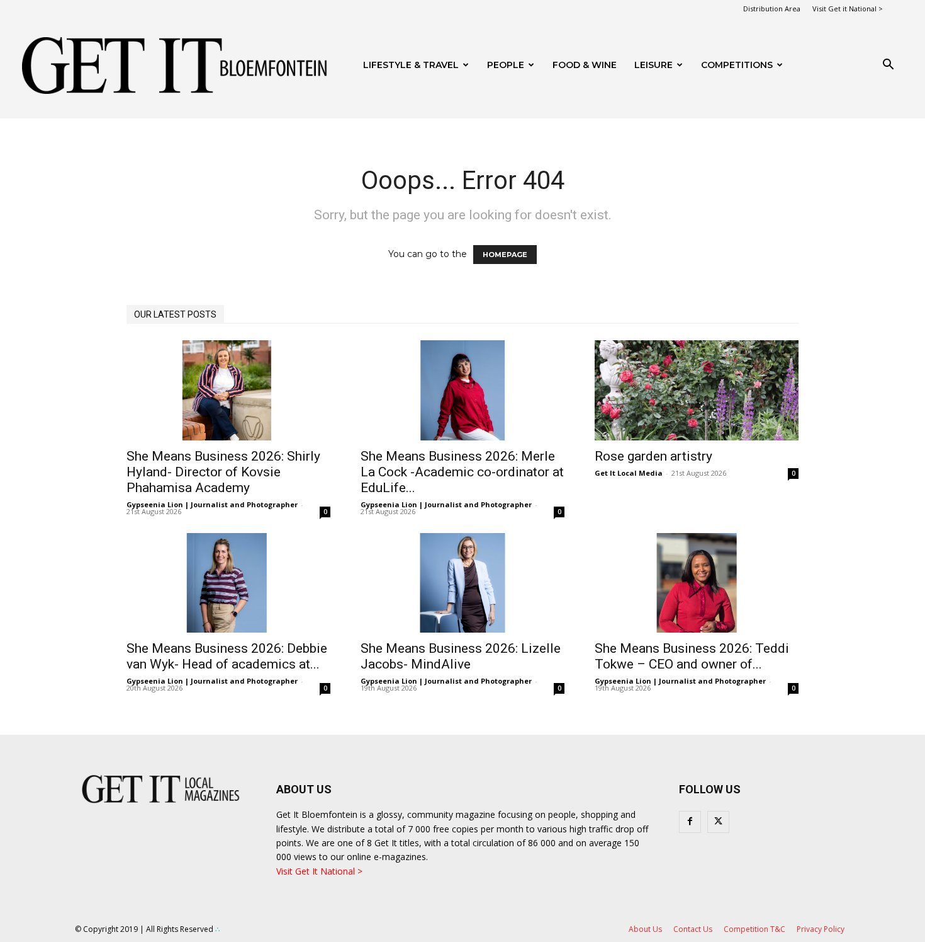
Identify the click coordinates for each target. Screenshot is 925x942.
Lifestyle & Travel (411, 65)
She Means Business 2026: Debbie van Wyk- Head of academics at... (226, 656)
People (505, 65)
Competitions (737, 65)
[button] (888, 66)
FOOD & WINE (584, 65)
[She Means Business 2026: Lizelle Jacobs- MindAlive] (462, 583)
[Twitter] (718, 822)
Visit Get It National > (319, 871)
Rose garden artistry (653, 456)
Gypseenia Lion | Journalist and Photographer (212, 504)
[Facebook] (690, 822)
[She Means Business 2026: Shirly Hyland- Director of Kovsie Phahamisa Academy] (228, 390)
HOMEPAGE (505, 254)
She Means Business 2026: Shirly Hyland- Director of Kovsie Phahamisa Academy (223, 472)
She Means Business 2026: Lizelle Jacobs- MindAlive (461, 656)
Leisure (653, 65)
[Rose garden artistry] (697, 390)
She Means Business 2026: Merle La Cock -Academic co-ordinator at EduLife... (462, 472)
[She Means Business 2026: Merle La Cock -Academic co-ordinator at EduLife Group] (462, 390)
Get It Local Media (629, 473)
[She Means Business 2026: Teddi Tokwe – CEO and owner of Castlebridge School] (697, 583)
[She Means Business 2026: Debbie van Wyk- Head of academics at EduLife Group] (228, 583)
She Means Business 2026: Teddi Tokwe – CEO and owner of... (692, 656)
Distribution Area (771, 8)
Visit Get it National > (847, 8)
